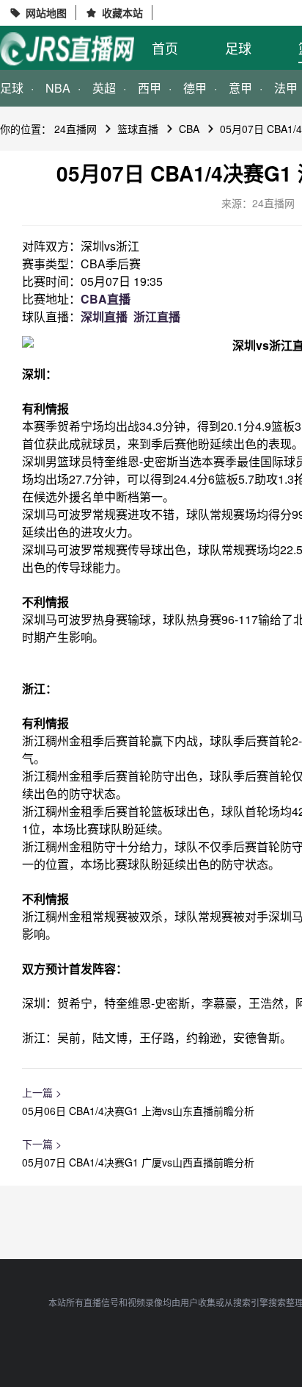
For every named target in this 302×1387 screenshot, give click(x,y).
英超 (104, 87)
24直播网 (75, 128)
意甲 (240, 87)
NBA (57, 87)
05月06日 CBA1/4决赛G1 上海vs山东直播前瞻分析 (138, 1110)
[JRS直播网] (67, 48)
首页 (165, 47)
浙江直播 (156, 316)
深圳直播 (104, 316)
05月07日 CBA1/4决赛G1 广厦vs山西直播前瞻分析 (138, 1162)
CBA (189, 128)
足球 (238, 47)
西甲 (149, 87)
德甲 (195, 87)
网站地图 (46, 12)
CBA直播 (105, 298)
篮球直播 (137, 128)
